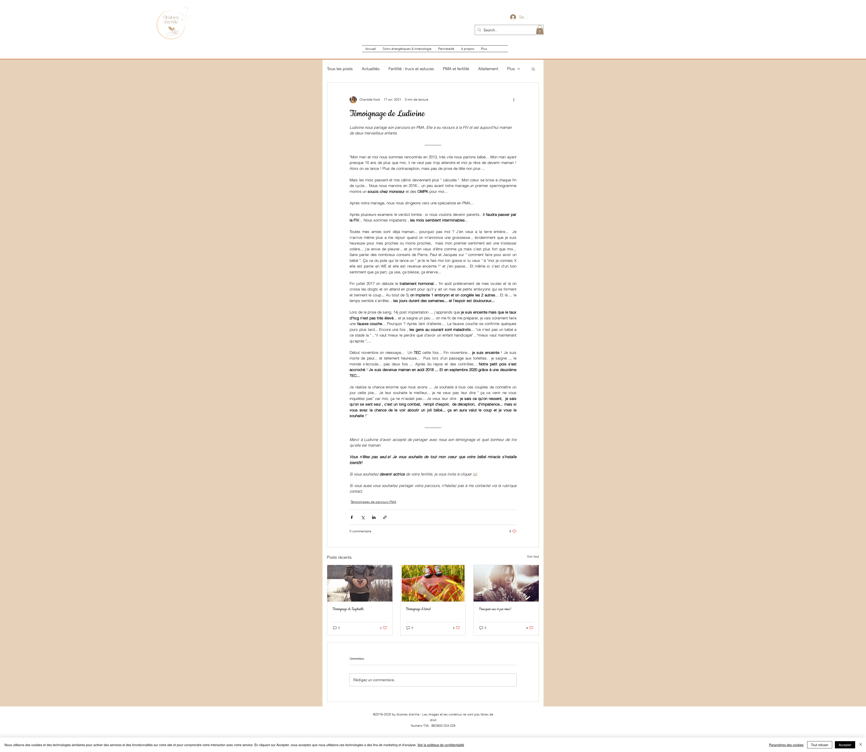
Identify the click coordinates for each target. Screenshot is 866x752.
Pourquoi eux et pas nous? (495, 609)
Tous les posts (340, 68)
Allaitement (488, 68)
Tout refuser (819, 745)
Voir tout (533, 556)
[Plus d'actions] (513, 99)
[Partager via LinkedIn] (374, 517)
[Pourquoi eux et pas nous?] (506, 583)
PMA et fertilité (456, 68)
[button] (540, 29)
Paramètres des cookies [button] (786, 745)
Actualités (371, 68)
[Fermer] (860, 744)
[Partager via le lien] (385, 517)
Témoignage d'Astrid (418, 609)
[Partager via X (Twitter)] (363, 517)
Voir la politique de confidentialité (440, 745)
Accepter (845, 745)
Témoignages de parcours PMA (373, 502)
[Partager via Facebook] (352, 517)
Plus (511, 68)
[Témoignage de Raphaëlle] (359, 583)
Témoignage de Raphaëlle (348, 609)
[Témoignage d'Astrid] (433, 583)
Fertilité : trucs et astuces (411, 68)
